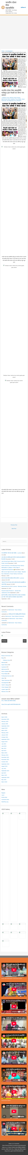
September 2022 (5, 764)
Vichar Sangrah (5, 687)
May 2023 (4, 748)
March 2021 (4, 775)
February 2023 (5, 755)
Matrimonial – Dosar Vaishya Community (14, 616)
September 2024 (5, 726)
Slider (3, 678)
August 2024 (4, 728)
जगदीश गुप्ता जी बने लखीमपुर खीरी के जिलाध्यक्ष (16, 614)
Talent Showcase (5, 680)
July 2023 (4, 743)
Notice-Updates (11, 99)
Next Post (14, 528)
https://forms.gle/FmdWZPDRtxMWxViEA (11, 704)
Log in (3, 795)
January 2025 (5, 723)
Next (25, 640)
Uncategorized (10, 100)
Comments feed (5, 799)
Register (3, 792)
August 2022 (4, 766)
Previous (4, 640)
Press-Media (18, 99)
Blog (3, 657)
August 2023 (4, 741)
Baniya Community (6, 655)
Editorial (11, 97)
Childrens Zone (5, 97)
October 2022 (5, 761)
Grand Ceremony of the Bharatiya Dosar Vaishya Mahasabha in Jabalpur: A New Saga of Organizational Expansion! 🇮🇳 (13, 567)
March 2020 (4, 781)
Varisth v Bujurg (5, 684)
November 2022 (5, 759)
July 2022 (4, 768)
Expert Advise (17, 97)
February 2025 (5, 721)
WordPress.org (5, 801)
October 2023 (5, 737)
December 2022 (5, 757)
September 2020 (5, 777)
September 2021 (5, 770)
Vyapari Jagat (5, 689)
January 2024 (5, 735)
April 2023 (4, 750)
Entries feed (4, 797)
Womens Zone (5, 691)
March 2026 (4, 717)
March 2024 (4, 730)
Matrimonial (4, 99)
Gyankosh (4, 667)
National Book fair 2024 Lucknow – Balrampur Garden (14, 586)
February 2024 (5, 732)
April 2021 (4, 773)
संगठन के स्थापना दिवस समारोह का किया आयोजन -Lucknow (13, 578)
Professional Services (6, 676)
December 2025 (5, 719)
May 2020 (4, 779)
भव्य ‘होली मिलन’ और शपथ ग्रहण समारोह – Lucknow (12, 552)
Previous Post (14, 525)
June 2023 (4, 746)
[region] (14, 640)
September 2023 (5, 739)
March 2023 (4, 752)
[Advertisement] (14, 30)
